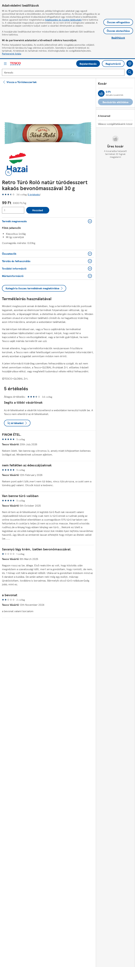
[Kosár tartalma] (101, 93)
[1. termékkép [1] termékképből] (48, 133)
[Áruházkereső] (129, 63)
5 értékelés (34, 194)
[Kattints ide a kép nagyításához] (8, 172)
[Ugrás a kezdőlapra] (15, 63)
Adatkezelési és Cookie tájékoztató (63, 19)
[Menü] (5, 63)
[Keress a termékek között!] (129, 72)
